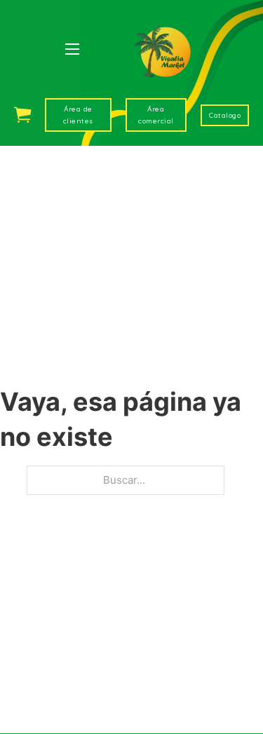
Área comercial (156, 114)
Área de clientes (78, 114)
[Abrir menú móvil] (72, 49)
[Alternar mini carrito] (22, 114)
